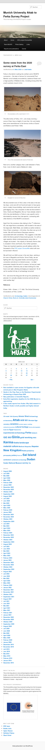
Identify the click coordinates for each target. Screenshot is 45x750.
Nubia (24, 450)
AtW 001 (24, 420)
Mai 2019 (6, 654)
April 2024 (6, 528)
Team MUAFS (8, 44)
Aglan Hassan (8, 731)
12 (21, 371)
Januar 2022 (7, 587)
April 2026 (6, 478)
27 (27, 375)
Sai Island (29, 455)
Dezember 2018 (8, 663)
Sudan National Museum (12, 463)
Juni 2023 (6, 549)
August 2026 (7, 471)
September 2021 (8, 597)
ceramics (14, 423)
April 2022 (6, 581)
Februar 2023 (7, 558)
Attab (16, 420)
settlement (7, 460)
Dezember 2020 (8, 617)
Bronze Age (33, 420)
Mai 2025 (6, 503)
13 (27, 371)
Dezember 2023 (8, 535)
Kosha (16, 442)
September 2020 (8, 624)
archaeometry (7, 420)
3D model (6, 416)
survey (25, 463)
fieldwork (34, 433)
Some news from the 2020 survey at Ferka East (17, 64)
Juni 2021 (6, 603)
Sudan (25, 296)
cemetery (6, 424)
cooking (29, 424)
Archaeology (19, 296)
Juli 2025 (6, 498)
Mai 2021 (6, 606)
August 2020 (7, 626)
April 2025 (6, 505)
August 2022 (7, 571)
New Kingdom (12, 450)
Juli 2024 (6, 524)
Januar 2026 (7, 485)
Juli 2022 (6, 574)
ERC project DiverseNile (24, 40)
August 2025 (7, 496)
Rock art (15, 298)
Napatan (35, 446)
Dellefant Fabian (8, 733)
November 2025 (8, 489)
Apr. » (32, 380)
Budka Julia (7, 728)
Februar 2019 (7, 658)
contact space (23, 424)
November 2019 (8, 647)
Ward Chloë (7, 735)
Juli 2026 (6, 473)
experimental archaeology (14, 432)
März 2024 (6, 530)
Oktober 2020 (7, 622)
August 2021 (7, 599)
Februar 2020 (7, 640)
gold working (26, 437)
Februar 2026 (7, 482)
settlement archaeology (19, 460)
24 (11, 375)
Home (12, 40)
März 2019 (6, 656)
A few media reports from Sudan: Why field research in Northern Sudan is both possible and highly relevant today (22, 405)
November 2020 (8, 619)
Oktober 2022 (7, 567)
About (5, 40)
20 (27, 373)
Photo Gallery (19, 44)
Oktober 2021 (7, 594)
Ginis (16, 437)
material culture (10, 446)
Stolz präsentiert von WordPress (22, 746)
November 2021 (8, 592)
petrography (7, 455)
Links (28, 44)
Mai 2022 (6, 578)
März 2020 (6, 638)
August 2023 (7, 544)
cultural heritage (22, 427)
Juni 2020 (6, 631)
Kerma (8, 442)
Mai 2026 (6, 476)
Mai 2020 (6, 633)
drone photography (34, 427)
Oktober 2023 (7, 540)
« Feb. (11, 380)
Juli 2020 (6, 628)
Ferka (10, 298)
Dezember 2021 (8, 590)
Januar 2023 (7, 560)
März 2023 (6, 555)
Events (24, 49)
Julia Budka (28, 69)
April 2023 (6, 553)
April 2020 (6, 635)
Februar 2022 (7, 585)
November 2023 (8, 537)
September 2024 (8, 521)
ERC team (6, 726)
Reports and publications (11, 49)
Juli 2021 (6, 601)
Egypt (11, 429)
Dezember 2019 (8, 644)
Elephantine (17, 429)
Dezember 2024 (8, 514)
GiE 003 (7, 437)
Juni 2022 (6, 576)
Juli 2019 (6, 649)
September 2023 (8, 542)
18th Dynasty (14, 416)
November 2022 (8, 565)
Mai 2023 (6, 551)
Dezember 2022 (8, 562)
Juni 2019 (6, 651)
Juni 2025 (6, 501)
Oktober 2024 (7, 519)
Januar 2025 (7, 512)
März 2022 (6, 583)
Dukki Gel (6, 429)
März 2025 (6, 508)
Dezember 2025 (8, 487)
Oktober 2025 (7, 492)
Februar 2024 (7, 533)
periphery (30, 451)
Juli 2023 (6, 546)
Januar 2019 (7, 660)
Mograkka (28, 446)
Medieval (22, 446)
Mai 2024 (6, 526)
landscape (24, 442)
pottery (14, 455)
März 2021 (6, 610)
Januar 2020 (7, 642)
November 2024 (8, 517)
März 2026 (6, 480)
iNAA (34, 438)
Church (5, 298)
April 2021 (6, 608)
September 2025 (8, 494)
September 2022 (8, 569)
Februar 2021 (7, 613)
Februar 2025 (7, 510)
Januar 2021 (7, 615)
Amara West (23, 416)
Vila (30, 463)
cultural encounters (9, 427)
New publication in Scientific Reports (16, 397)
